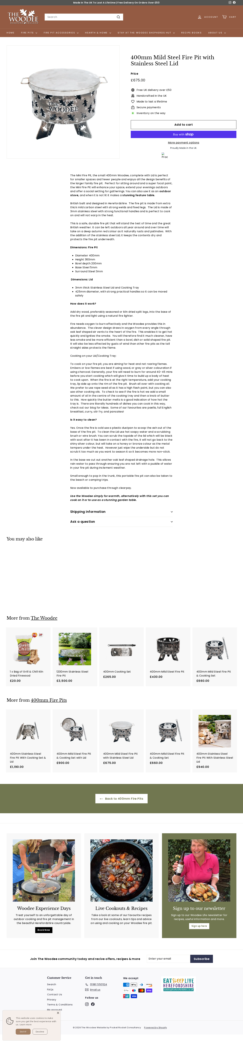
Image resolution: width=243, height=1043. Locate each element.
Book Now (44, 930)
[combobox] (84, 17)
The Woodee (44, 618)
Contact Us (54, 994)
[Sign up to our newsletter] (199, 870)
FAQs (50, 989)
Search (51, 984)
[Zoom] (63, 102)
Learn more (26, 1024)
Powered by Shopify (155, 1027)
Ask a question (82, 521)
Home (11, 32)
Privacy (51, 999)
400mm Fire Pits (49, 700)
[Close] (58, 1013)
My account (54, 1009)
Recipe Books (191, 32)
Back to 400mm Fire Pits (123, 799)
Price (134, 74)
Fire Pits (28, 32)
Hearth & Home (97, 32)
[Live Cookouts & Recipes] (121, 870)
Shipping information (88, 511)
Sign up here (199, 926)
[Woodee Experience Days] (44, 870)
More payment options (183, 143)
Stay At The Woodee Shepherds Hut (145, 32)
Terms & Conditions (60, 1004)
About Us (215, 32)
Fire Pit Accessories (60, 32)
